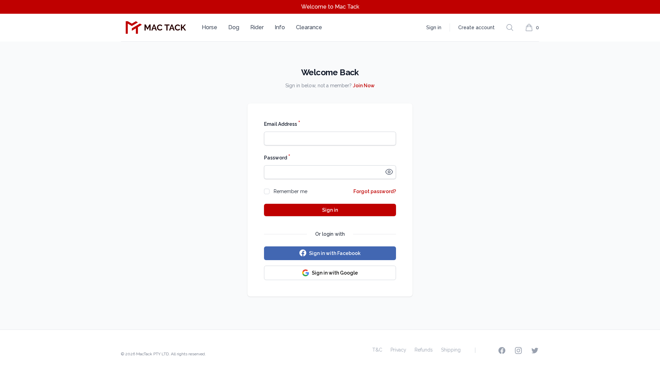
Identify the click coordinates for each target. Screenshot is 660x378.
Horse (209, 27)
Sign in (433, 27)
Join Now (364, 85)
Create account (476, 27)
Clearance (309, 27)
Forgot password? (374, 191)
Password (277, 157)
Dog (233, 27)
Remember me (290, 191)
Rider (257, 27)
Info (280, 27)
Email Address (282, 123)
